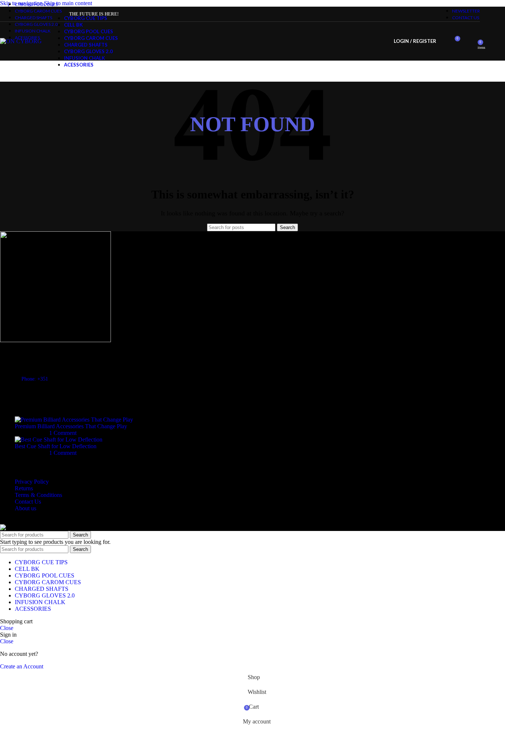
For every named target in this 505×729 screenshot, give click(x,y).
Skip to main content (68, 3)
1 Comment (63, 433)
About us (25, 508)
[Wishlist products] (469, 41)
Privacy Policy (32, 481)
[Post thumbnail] (74, 419)
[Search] (443, 41)
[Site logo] (21, 41)
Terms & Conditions (38, 495)
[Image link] (55, 340)
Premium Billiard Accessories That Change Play (71, 426)
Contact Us (28, 501)
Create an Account (21, 666)
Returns (24, 488)
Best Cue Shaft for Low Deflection (55, 446)
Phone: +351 (34, 379)
